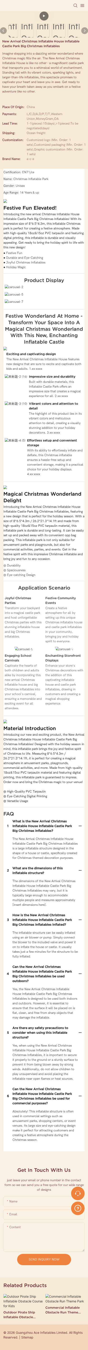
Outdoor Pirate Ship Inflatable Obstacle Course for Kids (19, 1315)
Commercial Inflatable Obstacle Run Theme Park (62, 1310)
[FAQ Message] (78, 1207)
